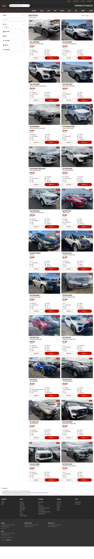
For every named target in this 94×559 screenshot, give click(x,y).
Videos (58, 507)
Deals (41, 11)
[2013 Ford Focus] (77, 198)
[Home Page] (4, 6)
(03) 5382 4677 (7, 526)
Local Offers (22, 509)
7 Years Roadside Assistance (44, 511)
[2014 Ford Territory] (44, 241)
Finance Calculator (23, 515)
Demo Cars (22, 504)
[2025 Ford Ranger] (44, 30)
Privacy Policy (78, 502)
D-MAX (48, 11)
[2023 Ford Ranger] (77, 409)
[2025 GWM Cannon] (44, 452)
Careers (58, 505)
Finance (83, 11)
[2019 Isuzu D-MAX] (77, 367)
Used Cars (22, 505)
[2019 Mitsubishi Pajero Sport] (44, 156)
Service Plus (40, 502)
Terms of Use (78, 504)
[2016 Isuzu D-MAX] (77, 241)
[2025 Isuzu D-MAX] (44, 325)
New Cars (22, 502)
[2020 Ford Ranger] (44, 72)
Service (62, 11)
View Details (36, 58)
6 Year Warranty (41, 509)
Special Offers (23, 507)
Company (91, 11)
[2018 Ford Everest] (77, 283)
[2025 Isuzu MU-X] (77, 325)
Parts (69, 11)
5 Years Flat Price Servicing (43, 507)
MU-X (55, 11)
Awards (58, 509)
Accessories (40, 505)
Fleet (76, 11)
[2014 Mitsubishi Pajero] (77, 114)
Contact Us (51, 58)
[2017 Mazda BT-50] (44, 409)
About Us (59, 504)
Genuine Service (41, 513)
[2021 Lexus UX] (44, 367)
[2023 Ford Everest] (77, 72)
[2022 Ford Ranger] (77, 156)
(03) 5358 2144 (7, 534)
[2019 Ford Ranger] (77, 30)
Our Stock (34, 11)
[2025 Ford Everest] (77, 452)
